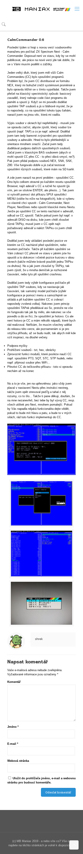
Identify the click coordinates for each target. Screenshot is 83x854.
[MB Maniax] (41, 8)
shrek (39, 639)
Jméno (13, 726)
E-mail (12, 743)
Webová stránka (18, 760)
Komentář (14, 682)
